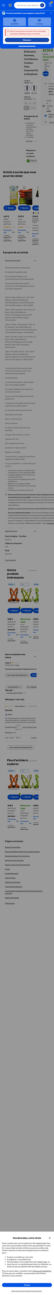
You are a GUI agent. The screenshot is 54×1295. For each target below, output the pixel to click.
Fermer (27, 1285)
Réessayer (27, 40)
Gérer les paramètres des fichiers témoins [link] (26, 1291)
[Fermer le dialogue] (49, 1238)
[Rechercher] (42, 5)
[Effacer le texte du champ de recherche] (38, 5)
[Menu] (4, 5)
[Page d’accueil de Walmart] (10, 5)
